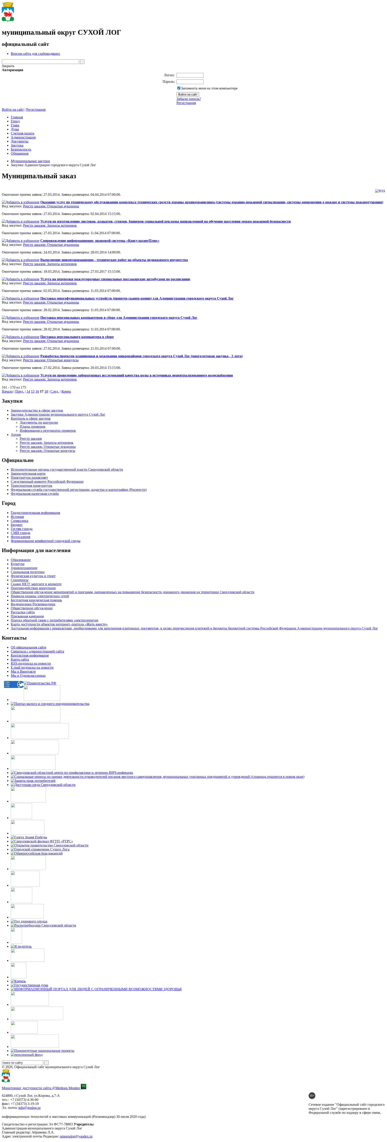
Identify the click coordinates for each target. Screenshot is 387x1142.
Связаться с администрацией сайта (37, 651)
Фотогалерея (20, 537)
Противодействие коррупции (33, 588)
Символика (19, 521)
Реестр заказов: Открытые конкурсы (51, 360)
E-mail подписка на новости (32, 667)
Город (15, 121)
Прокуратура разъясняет (29, 477)
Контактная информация (30, 655)
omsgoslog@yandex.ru (76, 1136)
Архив (16, 434)
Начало (7, 391)
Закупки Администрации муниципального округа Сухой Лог (58, 414)
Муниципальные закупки (30, 161)
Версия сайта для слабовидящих (35, 53)
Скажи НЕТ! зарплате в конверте (36, 584)
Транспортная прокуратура (31, 485)
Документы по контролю (39, 422)
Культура (17, 564)
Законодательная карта (28, 473)
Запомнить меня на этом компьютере (209, 88)
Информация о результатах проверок (48, 430)
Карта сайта (20, 659)
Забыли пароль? (188, 99)
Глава (15, 125)
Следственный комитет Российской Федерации (47, 481)
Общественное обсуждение (32, 608)
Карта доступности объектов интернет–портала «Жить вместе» (59, 624)
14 (28, 391)
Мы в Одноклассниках (28, 675)
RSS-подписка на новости (31, 663)
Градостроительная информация (35, 513)
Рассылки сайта (23, 612)
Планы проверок (32, 426)
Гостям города (21, 529)
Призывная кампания (27, 616)
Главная (17, 117)
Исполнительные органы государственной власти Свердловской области (67, 469)
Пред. (19, 391)
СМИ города (20, 533)
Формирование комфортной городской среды (45, 541)
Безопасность (21, 149)
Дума (15, 129)
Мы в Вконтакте (23, 671)
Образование (21, 560)
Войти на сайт (13, 109)
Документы (19, 141)
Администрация (23, 137)
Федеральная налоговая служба (35, 494)
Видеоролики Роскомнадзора (33, 604)
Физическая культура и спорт (33, 576)
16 (37, 391)
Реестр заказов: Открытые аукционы (51, 206)
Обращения (19, 153)
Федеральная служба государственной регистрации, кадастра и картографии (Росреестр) (78, 489)
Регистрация (186, 103)
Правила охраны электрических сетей (40, 596)
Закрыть (8, 66)
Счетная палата (22, 133)
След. (54, 391)
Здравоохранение (24, 568)
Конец (66, 391)
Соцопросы (19, 580)
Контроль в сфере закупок (31, 418)
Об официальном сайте (28, 647)
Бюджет (17, 525)
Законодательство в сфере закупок (37, 410)
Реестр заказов (31, 438)
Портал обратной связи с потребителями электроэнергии (54, 620)
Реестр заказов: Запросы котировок (50, 225)
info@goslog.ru (29, 1108)
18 (46, 391)
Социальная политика (28, 572)
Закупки (17, 145)
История (17, 517)
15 (32, 391)
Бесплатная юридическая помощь (36, 600)
